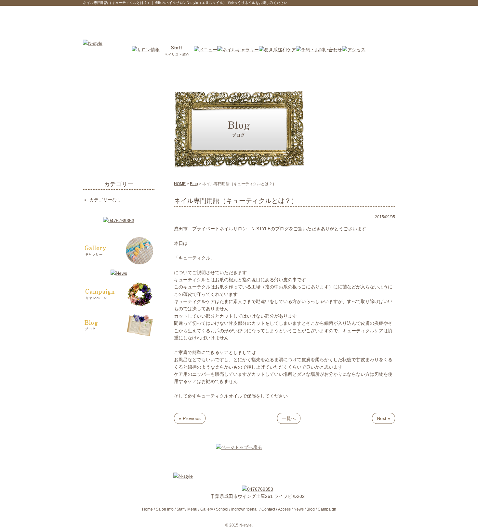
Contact (268, 509)
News (299, 509)
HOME (180, 184)
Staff (180, 509)
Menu (192, 509)
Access (284, 509)
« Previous (190, 418)
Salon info (165, 509)
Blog (194, 184)
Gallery (206, 509)
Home (147, 509)
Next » (383, 418)
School (222, 509)
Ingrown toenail (245, 509)
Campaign (327, 509)
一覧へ (289, 418)
